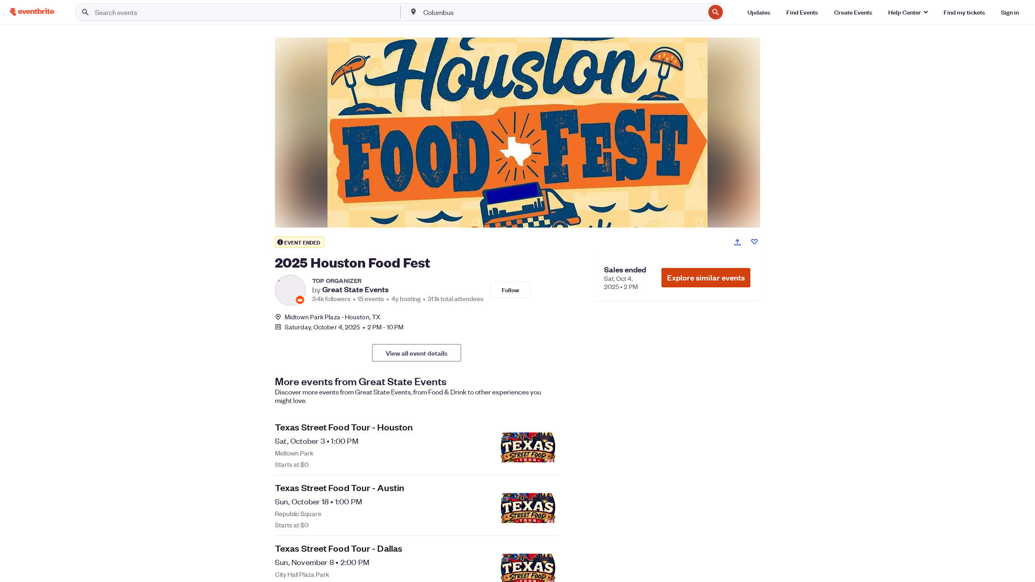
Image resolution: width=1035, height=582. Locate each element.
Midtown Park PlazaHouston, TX (332, 316)
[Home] (32, 12)
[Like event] (754, 241)
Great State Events (355, 289)
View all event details (417, 352)
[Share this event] (737, 242)
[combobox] (563, 12)
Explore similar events (706, 277)
